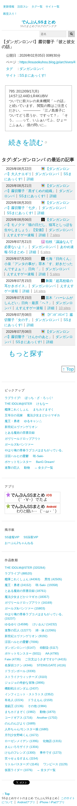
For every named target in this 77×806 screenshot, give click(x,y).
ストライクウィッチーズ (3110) (26, 677)
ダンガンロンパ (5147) (20, 647)
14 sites (40, 291)
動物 (27, 467)
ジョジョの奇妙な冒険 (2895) (24, 682)
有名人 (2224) (14, 700)
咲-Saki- (38, 456)
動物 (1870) (48, 712)
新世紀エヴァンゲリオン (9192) (26, 636)
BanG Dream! (45, 462)
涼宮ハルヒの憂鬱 (17, 456)
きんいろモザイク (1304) (21, 746)
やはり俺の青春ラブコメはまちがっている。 (35, 450)
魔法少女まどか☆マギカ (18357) (27, 596)
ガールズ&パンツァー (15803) (25, 608)
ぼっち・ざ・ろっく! (39, 398)
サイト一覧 (52, 6)
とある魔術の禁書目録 (20, 432)
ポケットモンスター (18, 462)
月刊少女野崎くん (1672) (21, 735)
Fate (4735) (13, 659)
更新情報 (8, 6)
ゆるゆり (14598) (16, 624)
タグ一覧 (37, 6)
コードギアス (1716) (19, 717)
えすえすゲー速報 (20, 235)
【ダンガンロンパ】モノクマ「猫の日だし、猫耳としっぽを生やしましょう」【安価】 (38, 225)
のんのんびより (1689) (20, 723)
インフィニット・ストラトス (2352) (29, 694)
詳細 (30, 179)
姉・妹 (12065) (46, 630)
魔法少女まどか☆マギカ (43, 415)
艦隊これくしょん (17, 409)
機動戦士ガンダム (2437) (21, 688)
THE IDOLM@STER (18, 403)
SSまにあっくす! (32, 196)
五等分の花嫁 (14, 415)
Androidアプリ (26, 802)
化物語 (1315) (52, 741)
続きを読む (26, 142)
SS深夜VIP (31, 537)
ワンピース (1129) (55, 764)
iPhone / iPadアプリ (52, 802)
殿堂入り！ (10, 13)
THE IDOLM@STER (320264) (25, 567)
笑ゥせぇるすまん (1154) (21, 758)
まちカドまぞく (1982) (20, 712)
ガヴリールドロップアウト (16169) (28, 602)
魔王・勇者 (12, 421)
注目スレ (22, 6)
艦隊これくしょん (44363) (22, 579)
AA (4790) (52, 653)
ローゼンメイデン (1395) (21, 741)
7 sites (55, 235)
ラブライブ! (13, 398)
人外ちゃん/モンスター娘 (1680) (26, 729)
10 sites (65, 308)
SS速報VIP (12, 537)
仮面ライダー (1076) (19, 770)
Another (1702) (47, 717)
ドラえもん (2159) (40, 700)
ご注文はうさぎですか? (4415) (46, 659)
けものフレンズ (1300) (20, 752)
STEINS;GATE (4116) (51, 665)
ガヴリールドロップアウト (23, 438)
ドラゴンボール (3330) (20, 671)
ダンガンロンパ (47, 174)
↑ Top (68, 369)
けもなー (42, 403)
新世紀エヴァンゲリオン (21, 427)
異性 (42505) (53, 579)
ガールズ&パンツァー (19, 444)
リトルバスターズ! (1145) (22, 764)
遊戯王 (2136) (14, 706)
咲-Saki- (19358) (47, 585)
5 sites (55, 274)
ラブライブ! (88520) (18, 573)
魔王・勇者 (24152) (18, 585)
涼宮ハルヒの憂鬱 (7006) (21, 642)
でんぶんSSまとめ (39, 22)
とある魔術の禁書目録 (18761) (25, 590)
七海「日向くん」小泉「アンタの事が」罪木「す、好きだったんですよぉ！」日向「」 (38, 264)
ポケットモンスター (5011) (23, 653)
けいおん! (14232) (45, 624)
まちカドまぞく (43, 409)
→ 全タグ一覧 (43, 467)
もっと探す (26, 353)
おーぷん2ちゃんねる (19, 543)
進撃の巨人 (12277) (18, 630)
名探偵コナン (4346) (19, 665)
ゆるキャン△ (33, 421)
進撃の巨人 (12, 467)
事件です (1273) (51, 752)
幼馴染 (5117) (49, 647)
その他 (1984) (37, 706)
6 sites (45, 252)
